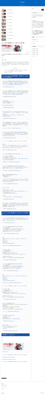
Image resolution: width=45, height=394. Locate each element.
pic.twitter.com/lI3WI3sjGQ (10, 159)
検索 (32, 8)
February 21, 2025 (13, 96)
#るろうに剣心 (7, 84)
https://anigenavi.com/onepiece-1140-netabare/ (8, 370)
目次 (14, 68)
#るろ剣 (13, 84)
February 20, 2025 (11, 107)
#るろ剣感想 (10, 84)
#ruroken (13, 135)
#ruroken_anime (22, 158)
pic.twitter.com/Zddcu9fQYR (9, 105)
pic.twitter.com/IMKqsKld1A (18, 84)
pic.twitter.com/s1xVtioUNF (11, 243)
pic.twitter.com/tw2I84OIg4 (20, 257)
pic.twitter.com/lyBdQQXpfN (18, 196)
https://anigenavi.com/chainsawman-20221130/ (8, 375)
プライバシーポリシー (35, 41)
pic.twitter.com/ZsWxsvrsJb (18, 94)
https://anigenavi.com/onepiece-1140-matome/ (8, 368)
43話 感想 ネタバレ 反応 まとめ (8, 72)
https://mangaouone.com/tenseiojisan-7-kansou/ (9, 359)
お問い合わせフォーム (35, 39)
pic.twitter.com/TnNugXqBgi (9, 181)
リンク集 (33, 43)
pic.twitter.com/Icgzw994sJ (16, 318)
